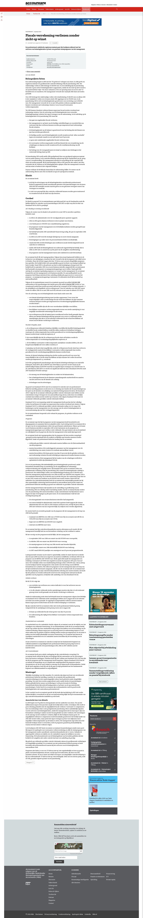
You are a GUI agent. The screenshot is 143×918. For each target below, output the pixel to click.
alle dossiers (76, 882)
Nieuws (34, 9)
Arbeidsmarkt (76, 874)
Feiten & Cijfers (76, 9)
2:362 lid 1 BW (70, 284)
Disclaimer (39, 914)
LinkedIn (88, 914)
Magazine (93, 4)
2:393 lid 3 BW (76, 282)
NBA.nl (94, 914)
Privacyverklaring (51, 914)
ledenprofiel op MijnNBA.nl (64, 838)
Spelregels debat (77, 914)
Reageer (29, 762)
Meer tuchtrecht (103, 681)
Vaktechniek (50, 9)
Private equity (110, 879)
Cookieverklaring (64, 914)
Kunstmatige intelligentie (80, 879)
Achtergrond (59, 9)
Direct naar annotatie (33, 71)
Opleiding (93, 879)
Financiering (110, 874)
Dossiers (104, 4)
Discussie (41, 9)
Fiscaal (74, 876)
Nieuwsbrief (109, 4)
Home (28, 9)
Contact (115, 4)
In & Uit (67, 9)
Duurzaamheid (95, 874)
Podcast (99, 4)
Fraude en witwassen (97, 876)
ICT (107, 876)
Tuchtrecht (86, 9)
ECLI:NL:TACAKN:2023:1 (53, 67)
